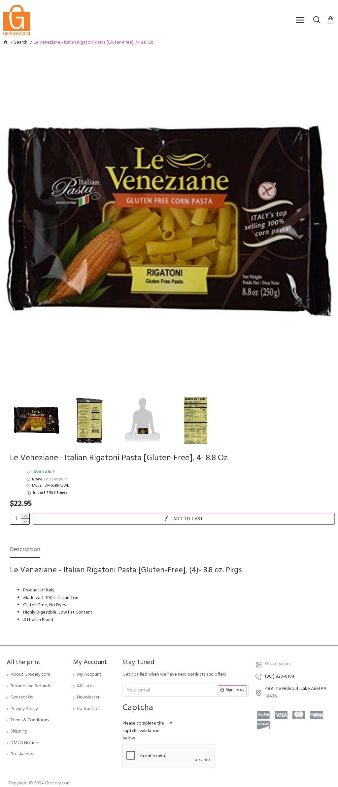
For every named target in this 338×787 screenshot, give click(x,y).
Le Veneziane (56, 479)
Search (20, 42)
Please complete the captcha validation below (143, 731)
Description (25, 550)
